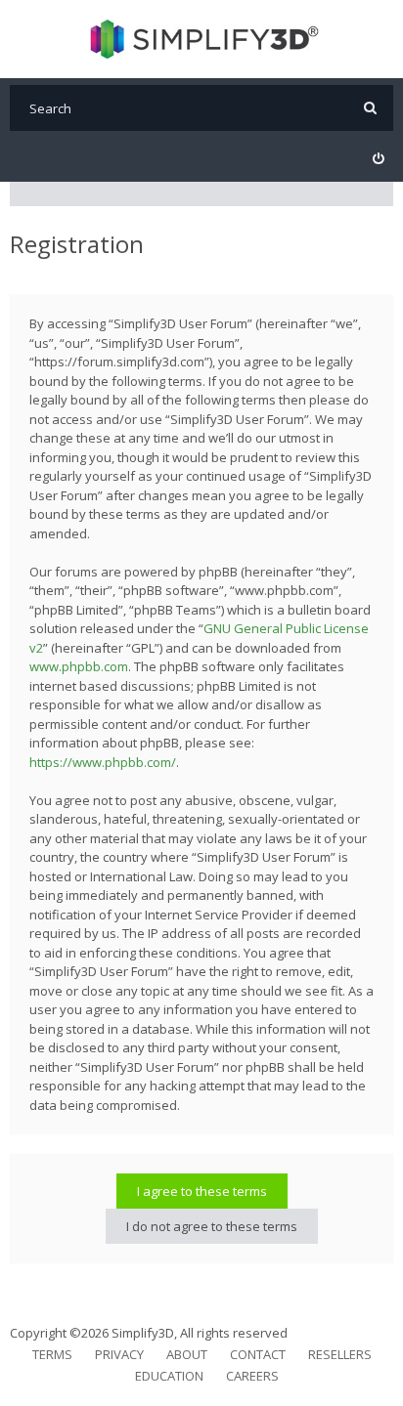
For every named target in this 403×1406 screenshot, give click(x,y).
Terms (52, 1354)
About (186, 1354)
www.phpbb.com (78, 666)
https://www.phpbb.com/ (102, 762)
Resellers (340, 1354)
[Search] (370, 108)
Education (169, 1376)
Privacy (119, 1354)
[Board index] (202, 39)
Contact (258, 1354)
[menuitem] (378, 159)
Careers (252, 1376)
